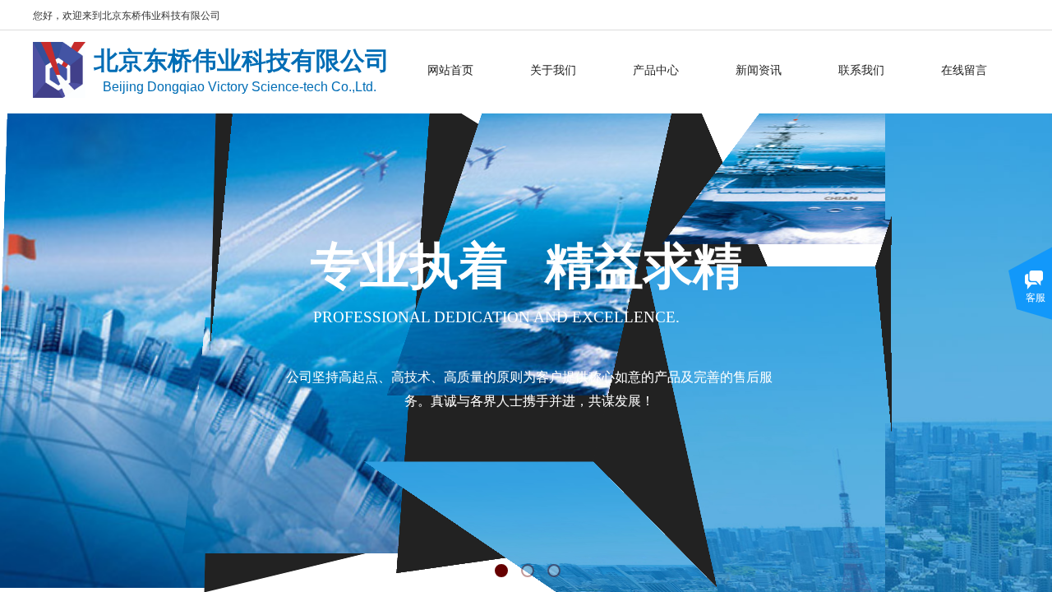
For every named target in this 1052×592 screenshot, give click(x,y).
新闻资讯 (759, 69)
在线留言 (964, 69)
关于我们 (553, 69)
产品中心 (656, 69)
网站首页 (450, 69)
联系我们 (861, 69)
